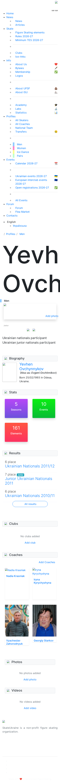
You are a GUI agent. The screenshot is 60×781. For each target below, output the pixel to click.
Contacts (11, 215)
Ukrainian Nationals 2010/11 (30, 495)
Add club (30, 542)
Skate (9, 28)
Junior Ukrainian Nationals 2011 (28, 481)
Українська (20, 225)
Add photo (30, 679)
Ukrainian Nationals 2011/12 (30, 466)
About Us (8, 741)
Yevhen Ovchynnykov (31, 366)
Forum (10, 204)
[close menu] (56, 7)
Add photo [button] (51, 316)
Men (22, 234)
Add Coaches (47, 562)
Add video (30, 708)
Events (10, 159)
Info (8, 60)
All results (30, 504)
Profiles (11, 116)
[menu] (53, 7)
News (9, 17)
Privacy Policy (11, 745)
